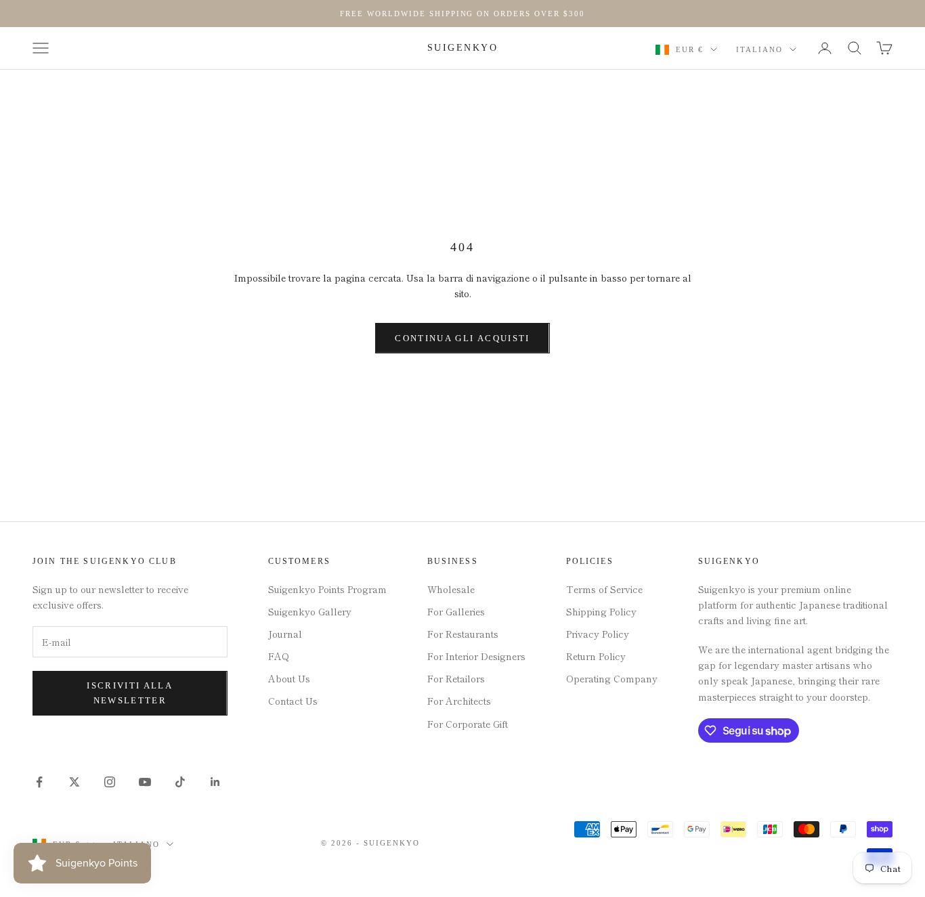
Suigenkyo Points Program (327, 589)
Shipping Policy (601, 611)
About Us (289, 678)
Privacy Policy (597, 633)
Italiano (759, 49)
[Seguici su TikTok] (180, 782)
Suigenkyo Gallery (309, 611)
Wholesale (451, 589)
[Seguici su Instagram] (109, 782)
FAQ (278, 656)
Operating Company (612, 678)
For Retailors (456, 678)
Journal (285, 633)
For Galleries (456, 611)
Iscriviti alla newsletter (130, 692)
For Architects (459, 700)
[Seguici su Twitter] (74, 782)
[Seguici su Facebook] (39, 782)
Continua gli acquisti (462, 338)
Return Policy (596, 656)
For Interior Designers (476, 656)
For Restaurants (462, 633)
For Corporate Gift (467, 723)
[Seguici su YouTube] (145, 782)
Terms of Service (604, 589)
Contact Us (293, 700)
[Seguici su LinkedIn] (215, 782)
